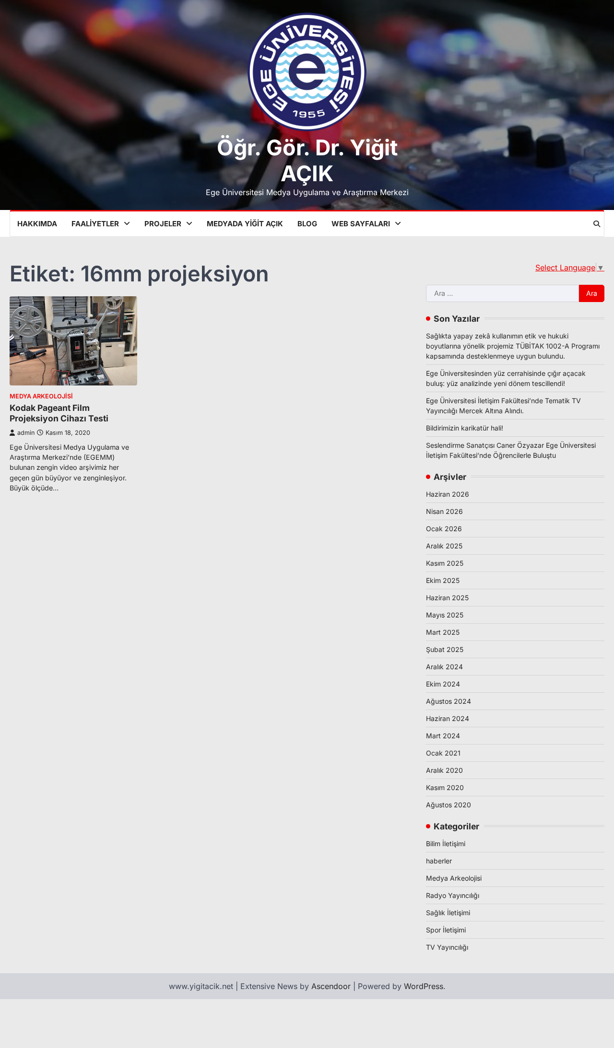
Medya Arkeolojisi (41, 396)
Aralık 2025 (444, 546)
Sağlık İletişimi (448, 912)
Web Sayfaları (360, 223)
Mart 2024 (443, 736)
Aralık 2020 (444, 770)
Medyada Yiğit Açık (245, 223)
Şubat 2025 (444, 649)
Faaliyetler (95, 223)
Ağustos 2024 (448, 701)
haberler (439, 861)
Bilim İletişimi (445, 843)
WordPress (423, 986)
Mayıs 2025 (444, 615)
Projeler (162, 223)
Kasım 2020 (445, 787)
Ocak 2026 (444, 528)
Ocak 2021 (443, 753)
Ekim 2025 (443, 580)
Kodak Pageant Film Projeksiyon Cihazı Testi (59, 413)
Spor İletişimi (446, 930)
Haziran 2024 (447, 718)
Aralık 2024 (444, 667)
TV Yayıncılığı (447, 947)
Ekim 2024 (443, 684)
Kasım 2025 (444, 563)
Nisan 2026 (444, 511)
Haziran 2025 (447, 598)
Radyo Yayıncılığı (452, 895)
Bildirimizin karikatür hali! (464, 428)
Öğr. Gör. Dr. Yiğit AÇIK (307, 160)
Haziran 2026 (447, 494)
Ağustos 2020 (448, 805)
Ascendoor (331, 986)
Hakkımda (37, 223)
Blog (307, 223)
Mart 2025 (443, 632)
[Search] (597, 224)
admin (26, 432)
